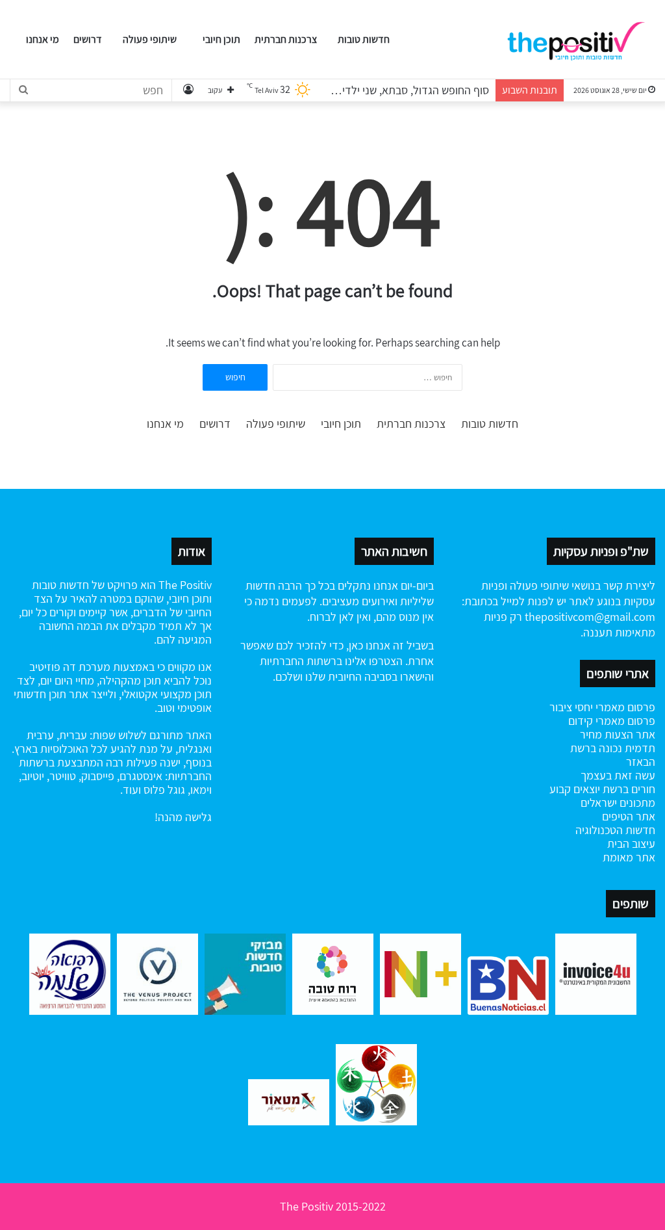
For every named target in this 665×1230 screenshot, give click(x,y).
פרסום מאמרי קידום (611, 720)
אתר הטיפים (628, 816)
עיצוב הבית (631, 843)
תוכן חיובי (221, 39)
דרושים (87, 39)
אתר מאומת (629, 857)
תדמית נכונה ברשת (612, 747)
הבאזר (640, 761)
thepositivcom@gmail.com (590, 616)
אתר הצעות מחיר (617, 734)
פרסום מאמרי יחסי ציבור (602, 707)
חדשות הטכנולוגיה (615, 829)
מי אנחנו (42, 39)
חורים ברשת (627, 788)
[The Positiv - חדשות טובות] (580, 40)
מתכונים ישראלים (618, 802)
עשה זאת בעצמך (618, 775)
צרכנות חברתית (286, 39)
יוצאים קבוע (574, 788)
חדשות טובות (364, 39)
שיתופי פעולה (150, 39)
